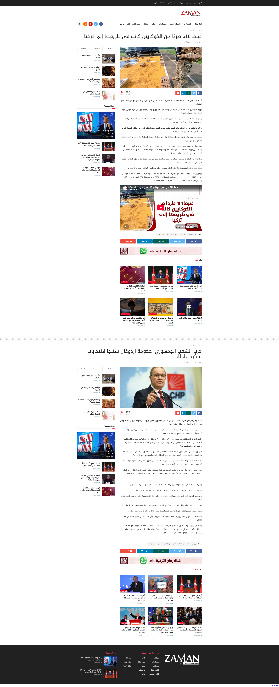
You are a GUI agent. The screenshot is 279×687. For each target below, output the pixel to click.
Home (200, 30)
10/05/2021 (198, 42)
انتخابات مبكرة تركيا (183, 544)
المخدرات (182, 234)
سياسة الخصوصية (171, 3)
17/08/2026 (169, 635)
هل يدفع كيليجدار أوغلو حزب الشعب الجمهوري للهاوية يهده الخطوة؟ (133, 630)
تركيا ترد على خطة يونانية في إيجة (190, 319)
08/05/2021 (198, 362)
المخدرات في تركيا (172, 234)
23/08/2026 (169, 603)
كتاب (128, 24)
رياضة (146, 24)
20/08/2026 (140, 603)
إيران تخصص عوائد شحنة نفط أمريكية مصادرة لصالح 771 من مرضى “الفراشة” (133, 320)
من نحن (122, 24)
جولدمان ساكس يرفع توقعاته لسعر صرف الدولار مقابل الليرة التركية (161, 320)
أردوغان (194, 544)
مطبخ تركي (136, 24)
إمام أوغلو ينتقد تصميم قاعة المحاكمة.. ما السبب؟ (191, 287)
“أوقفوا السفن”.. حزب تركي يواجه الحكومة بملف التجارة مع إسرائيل (161, 598)
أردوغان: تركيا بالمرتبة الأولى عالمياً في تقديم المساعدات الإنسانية (134, 598)
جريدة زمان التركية (190, 3)
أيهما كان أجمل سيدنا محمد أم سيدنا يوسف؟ (89, 80)
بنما (163, 234)
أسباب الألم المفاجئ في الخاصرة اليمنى (91, 92)
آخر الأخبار (156, 657)
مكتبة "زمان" (127, 666)
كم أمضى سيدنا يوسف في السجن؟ (90, 68)
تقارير (153, 24)
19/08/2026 (197, 635)
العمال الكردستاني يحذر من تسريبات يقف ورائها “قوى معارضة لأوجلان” (90, 157)
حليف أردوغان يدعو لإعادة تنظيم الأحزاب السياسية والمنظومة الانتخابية (189, 630)
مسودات (129, 657)
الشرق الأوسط (175, 24)
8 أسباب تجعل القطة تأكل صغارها (91, 56)
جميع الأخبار (181, 3)
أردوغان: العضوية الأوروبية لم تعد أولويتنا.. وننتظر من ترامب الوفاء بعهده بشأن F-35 (162, 630)
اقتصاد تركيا (187, 24)
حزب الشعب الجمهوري (164, 544)
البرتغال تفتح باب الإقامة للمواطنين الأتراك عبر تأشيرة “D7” (134, 288)
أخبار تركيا (198, 24)
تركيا (158, 234)
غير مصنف (142, 670)
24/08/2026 (197, 291)
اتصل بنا (199, 3)
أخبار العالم (162, 24)
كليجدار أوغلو (151, 544)
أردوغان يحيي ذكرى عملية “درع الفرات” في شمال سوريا (161, 287)
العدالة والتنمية (191, 234)
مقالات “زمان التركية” (159, 3)
